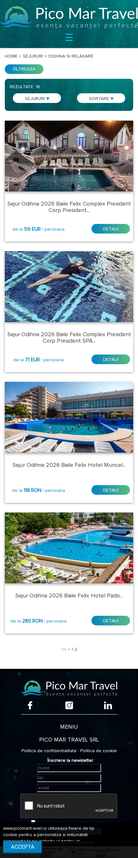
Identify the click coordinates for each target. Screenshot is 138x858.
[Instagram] (69, 705)
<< (63, 649)
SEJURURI (35, 99)
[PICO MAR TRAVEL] (69, 17)
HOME (11, 56)
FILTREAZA (24, 69)
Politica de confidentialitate (49, 751)
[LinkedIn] (108, 705)
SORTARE (99, 99)
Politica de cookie (98, 751)
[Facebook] (30, 705)
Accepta (22, 847)
